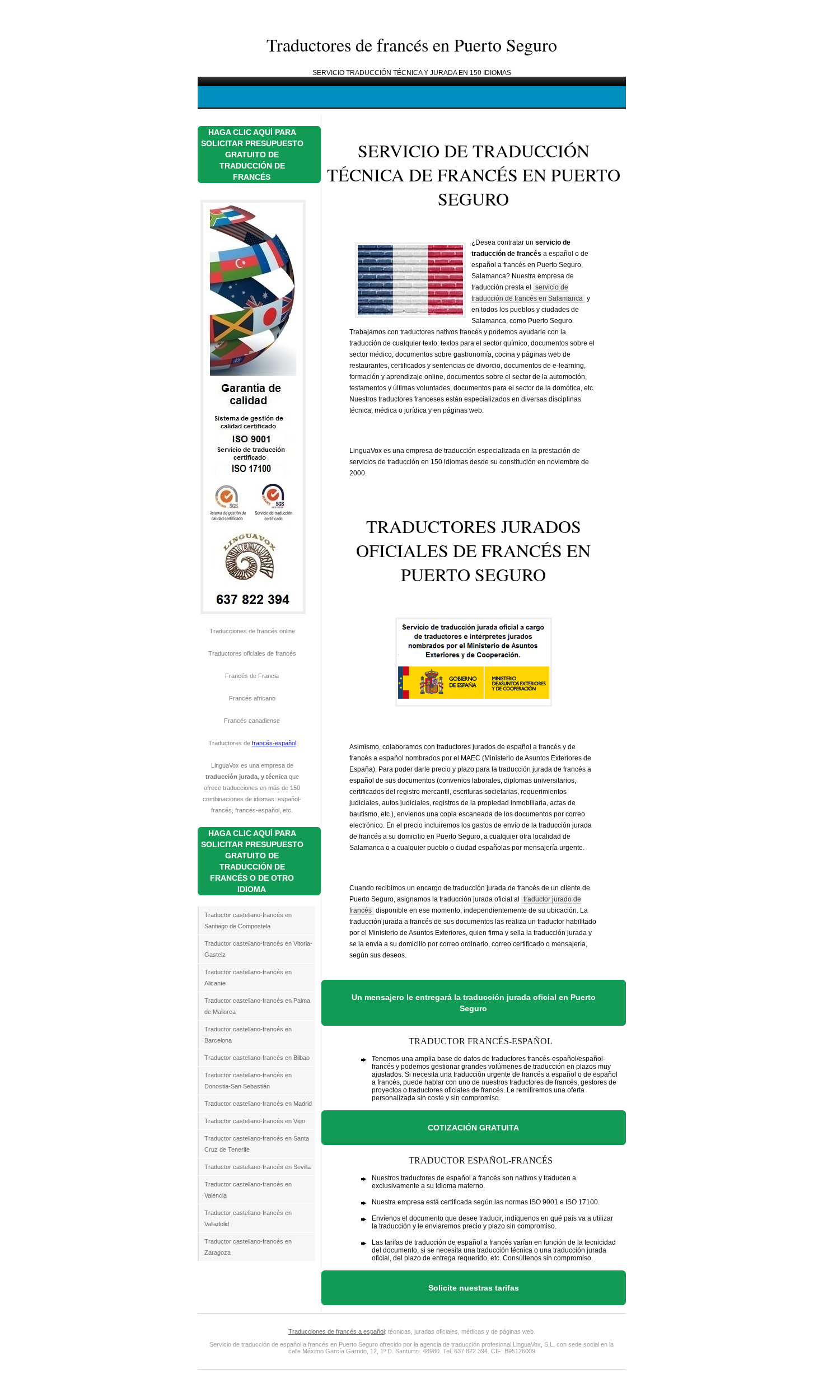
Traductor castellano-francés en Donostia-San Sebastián (248, 1081)
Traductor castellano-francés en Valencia (248, 1190)
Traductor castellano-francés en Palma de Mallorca (257, 1006)
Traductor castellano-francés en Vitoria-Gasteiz (258, 949)
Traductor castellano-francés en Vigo (254, 1121)
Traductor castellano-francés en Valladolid (248, 1218)
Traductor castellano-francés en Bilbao (257, 1057)
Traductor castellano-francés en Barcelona (248, 1035)
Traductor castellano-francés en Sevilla (257, 1166)
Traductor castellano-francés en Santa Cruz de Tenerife (256, 1144)
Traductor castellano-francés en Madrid (258, 1103)
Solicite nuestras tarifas (473, 1287)
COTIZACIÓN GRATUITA (473, 1127)
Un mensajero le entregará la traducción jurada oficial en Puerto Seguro (474, 1003)
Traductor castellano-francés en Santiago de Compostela (248, 920)
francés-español (274, 743)
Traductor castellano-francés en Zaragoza (248, 1247)
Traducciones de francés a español (336, 1331)
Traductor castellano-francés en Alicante (248, 978)
